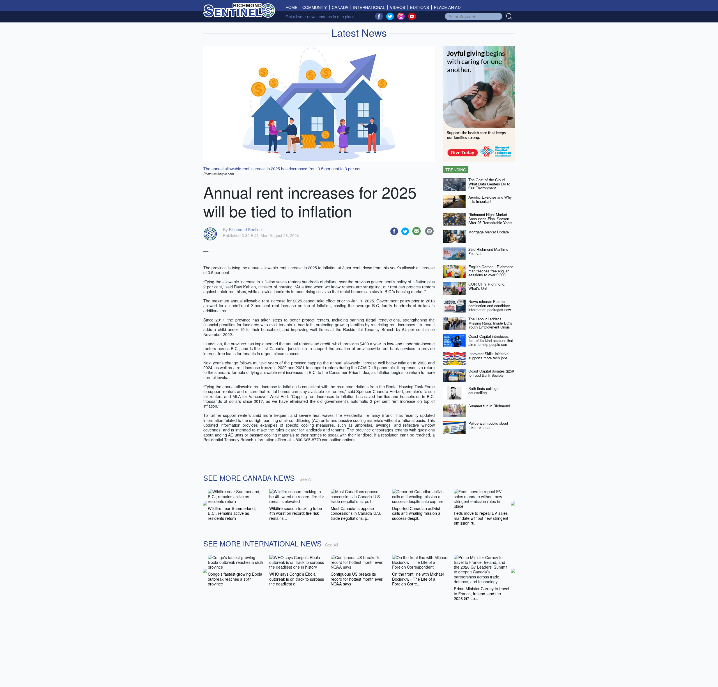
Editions (419, 7)
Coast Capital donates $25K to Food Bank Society (491, 373)
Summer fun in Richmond (489, 405)
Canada (340, 7)
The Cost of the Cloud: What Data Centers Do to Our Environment (489, 183)
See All (306, 479)
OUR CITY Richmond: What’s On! (486, 286)
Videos (397, 7)
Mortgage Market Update (488, 232)
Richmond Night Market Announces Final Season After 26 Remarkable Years (490, 218)
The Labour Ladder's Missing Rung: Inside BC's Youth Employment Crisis (490, 323)
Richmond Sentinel (246, 229)
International (369, 7)
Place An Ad (447, 7)
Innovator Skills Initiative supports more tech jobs (488, 355)
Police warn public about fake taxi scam (488, 425)
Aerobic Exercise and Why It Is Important (490, 199)
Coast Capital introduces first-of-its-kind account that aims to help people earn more (490, 342)
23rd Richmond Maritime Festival (488, 251)
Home (293, 7)
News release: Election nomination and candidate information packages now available (489, 307)
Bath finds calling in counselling (484, 390)
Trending (455, 170)
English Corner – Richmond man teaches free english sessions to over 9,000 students (490, 273)
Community (314, 7)
